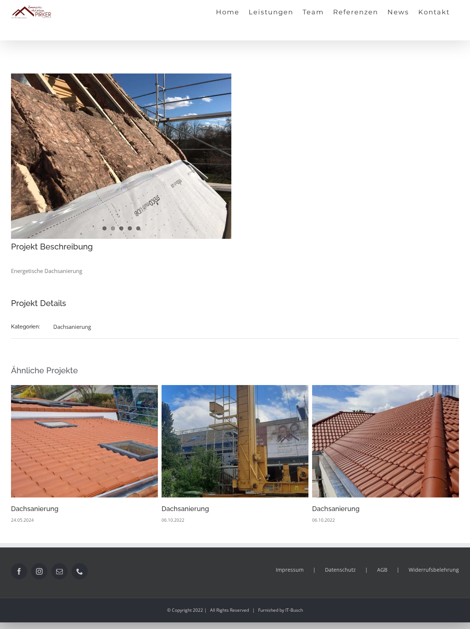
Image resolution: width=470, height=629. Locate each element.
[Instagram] (39, 571)
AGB (382, 569)
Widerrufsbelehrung (434, 569)
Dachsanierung (72, 326)
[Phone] (80, 571)
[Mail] (59, 571)
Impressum (290, 569)
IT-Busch (294, 610)
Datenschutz (340, 569)
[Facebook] (19, 571)
